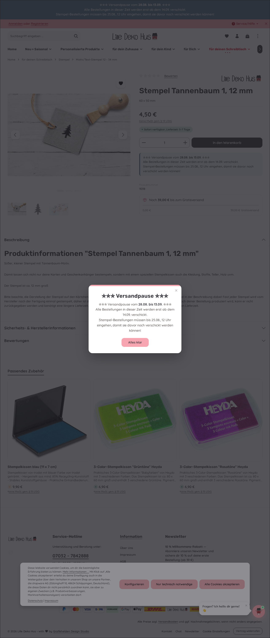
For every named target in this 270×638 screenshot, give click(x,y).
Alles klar (135, 342)
